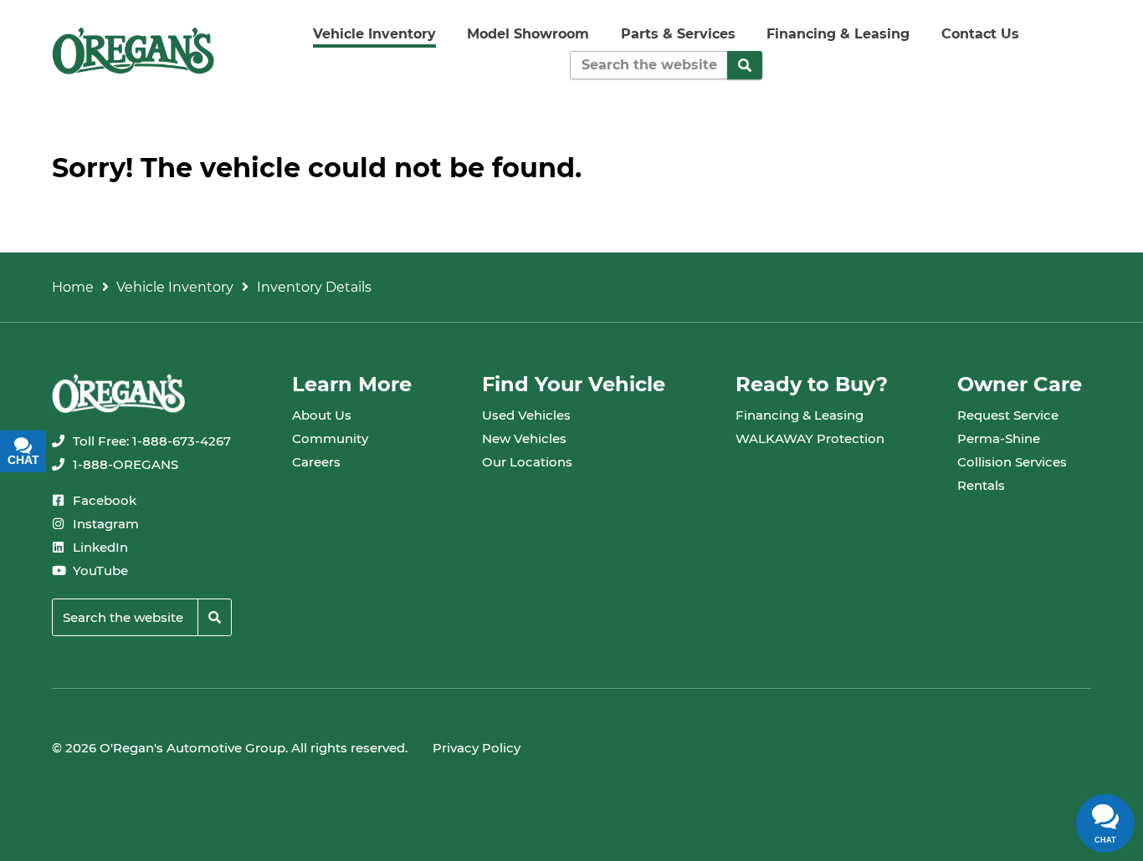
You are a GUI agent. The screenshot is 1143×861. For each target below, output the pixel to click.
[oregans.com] (133, 50)
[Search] (744, 65)
